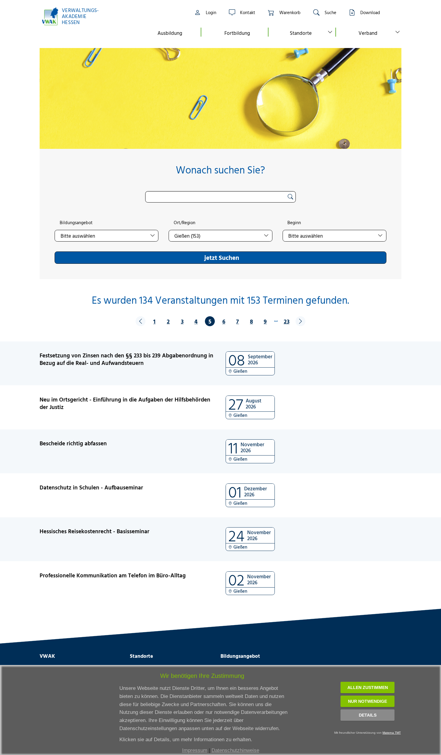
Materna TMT (391, 732)
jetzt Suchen (221, 257)
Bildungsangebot (76, 222)
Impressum (194, 750)
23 (287, 321)
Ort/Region (184, 222)
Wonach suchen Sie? (220, 169)
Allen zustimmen (367, 687)
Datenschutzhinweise (235, 750)
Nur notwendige (367, 701)
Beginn (294, 222)
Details (367, 715)
